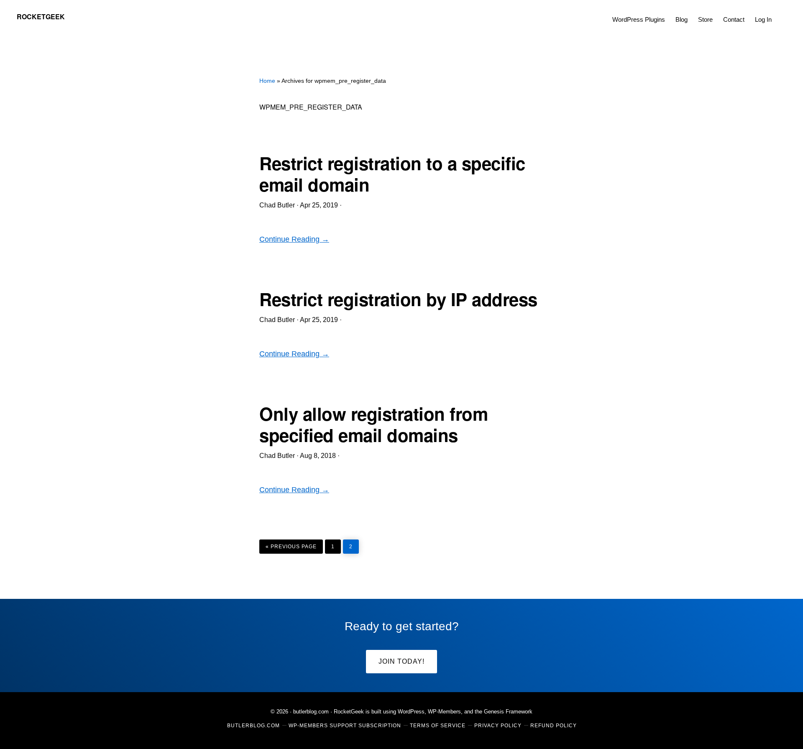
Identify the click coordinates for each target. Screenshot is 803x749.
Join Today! (401, 661)
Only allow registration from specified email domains (373, 424)
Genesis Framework (508, 711)
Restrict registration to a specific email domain (392, 174)
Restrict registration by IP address (398, 299)
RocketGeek (41, 16)
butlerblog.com (311, 711)
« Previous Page (291, 544)
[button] (782, 13)
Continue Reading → (294, 239)
